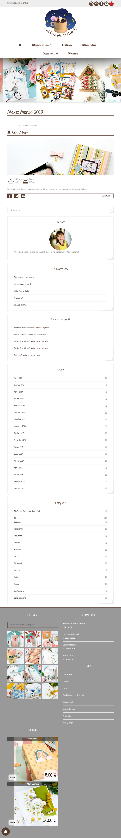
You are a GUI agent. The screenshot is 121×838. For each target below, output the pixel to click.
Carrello (74, 53)
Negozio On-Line (41, 45)
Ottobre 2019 (19, 433)
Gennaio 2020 (19, 412)
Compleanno (18, 529)
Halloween (17, 549)
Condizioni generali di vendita (73, 695)
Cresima (17, 542)
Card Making (90, 45)
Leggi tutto (108, 196)
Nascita (17, 570)
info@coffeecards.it (20, 3)
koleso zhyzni (19, 334)
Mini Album (20, 132)
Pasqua (16, 584)
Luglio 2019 (18, 454)
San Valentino (19, 591)
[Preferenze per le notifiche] (5, 831)
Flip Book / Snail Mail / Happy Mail (27, 511)
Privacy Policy (68, 723)
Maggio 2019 (19, 461)
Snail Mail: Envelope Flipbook (38, 327)
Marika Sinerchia (29, 126)
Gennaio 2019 (19, 488)
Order (16, 355)
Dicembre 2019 (19, 419)
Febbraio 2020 (19, 405)
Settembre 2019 (20, 440)
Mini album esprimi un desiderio (25, 277)
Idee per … (50, 53)
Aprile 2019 (18, 468)
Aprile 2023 (18, 378)
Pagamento (67, 716)
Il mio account (68, 702)
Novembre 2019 (20, 426)
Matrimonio (18, 563)
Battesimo (17, 522)
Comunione (18, 536)
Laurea (16, 556)
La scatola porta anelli (22, 284)
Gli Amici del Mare (20, 305)
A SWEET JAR (19, 298)
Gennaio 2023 (19, 385)
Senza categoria (20, 598)
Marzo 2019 (18, 474)
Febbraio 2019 (19, 481)
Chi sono (68, 45)
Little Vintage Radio (21, 291)
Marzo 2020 (18, 399)
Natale (16, 577)
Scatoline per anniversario (36, 334)
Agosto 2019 (18, 447)
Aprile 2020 (18, 392)
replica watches (20, 327)
